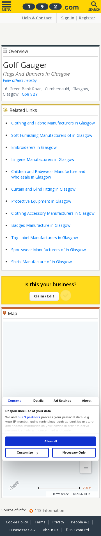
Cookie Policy (17, 522)
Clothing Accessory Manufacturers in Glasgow (53, 213)
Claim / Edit (44, 296)
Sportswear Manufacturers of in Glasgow (48, 249)
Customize (25, 452)
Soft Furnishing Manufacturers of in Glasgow (51, 135)
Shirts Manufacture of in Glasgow (41, 261)
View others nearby (19, 80)
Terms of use (61, 494)
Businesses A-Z (23, 530)
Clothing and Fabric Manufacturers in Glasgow (53, 123)
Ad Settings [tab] (62, 400)
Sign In (67, 17)
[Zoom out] (85, 467)
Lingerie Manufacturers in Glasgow (42, 159)
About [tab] (86, 400)
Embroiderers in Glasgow (34, 147)
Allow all (50, 441)
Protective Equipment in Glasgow (41, 201)
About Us (50, 530)
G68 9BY (30, 94)
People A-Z (80, 522)
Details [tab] (38, 400)
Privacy (58, 522)
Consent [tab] (14, 400)
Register (87, 17)
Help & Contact (37, 17)
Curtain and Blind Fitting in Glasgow (43, 189)
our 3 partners (29, 417)
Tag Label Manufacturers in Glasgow (44, 237)
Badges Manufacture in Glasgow (40, 225)
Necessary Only (74, 452)
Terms (40, 522)
